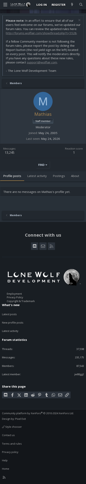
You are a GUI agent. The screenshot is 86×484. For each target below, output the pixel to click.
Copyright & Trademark (21, 301)
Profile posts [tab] (12, 176)
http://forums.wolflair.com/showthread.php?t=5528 (41, 33)
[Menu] (5, 4)
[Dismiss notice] (79, 20)
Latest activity (10, 331)
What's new (11, 305)
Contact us (8, 435)
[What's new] (72, 5)
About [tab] (75, 176)
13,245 (9, 152)
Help (5, 460)
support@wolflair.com (42, 62)
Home (5, 468)
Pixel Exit (20, 419)
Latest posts (9, 314)
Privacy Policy (15, 297)
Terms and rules (12, 443)
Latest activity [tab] (37, 176)
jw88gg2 (79, 374)
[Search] (81, 5)
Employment (14, 293)
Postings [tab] (59, 176)
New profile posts (12, 322)
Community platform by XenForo (38, 413)
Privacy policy (10, 452)
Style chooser (13, 427)
